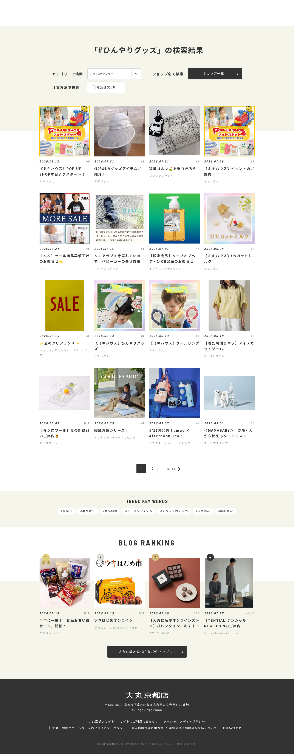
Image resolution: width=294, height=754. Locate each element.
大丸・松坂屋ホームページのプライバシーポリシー (89, 727)
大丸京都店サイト (102, 721)
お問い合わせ (232, 727)
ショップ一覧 (213, 73)
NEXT (171, 469)
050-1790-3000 (150, 710)
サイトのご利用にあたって (139, 721)
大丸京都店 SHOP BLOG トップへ (145, 651)
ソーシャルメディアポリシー (184, 721)
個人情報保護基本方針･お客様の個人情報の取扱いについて (174, 727)
